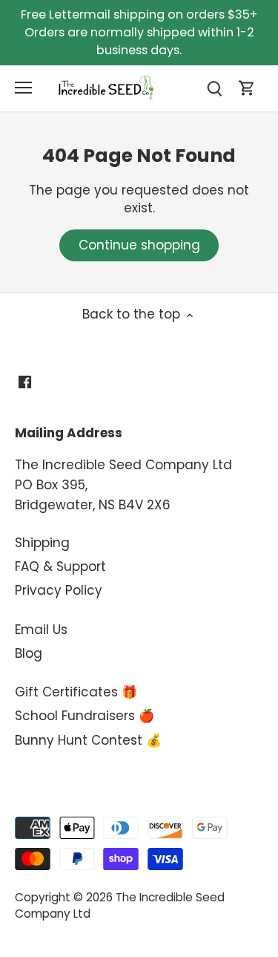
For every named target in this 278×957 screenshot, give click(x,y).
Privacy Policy (58, 590)
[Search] (214, 88)
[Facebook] (25, 382)
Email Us (41, 629)
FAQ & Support (60, 566)
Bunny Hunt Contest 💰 (88, 740)
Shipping (42, 543)
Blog (28, 653)
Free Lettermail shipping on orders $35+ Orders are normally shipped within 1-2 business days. (139, 32)
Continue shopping (139, 245)
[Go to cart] (247, 88)
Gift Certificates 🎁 (76, 692)
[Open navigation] (23, 88)
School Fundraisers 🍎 (84, 716)
